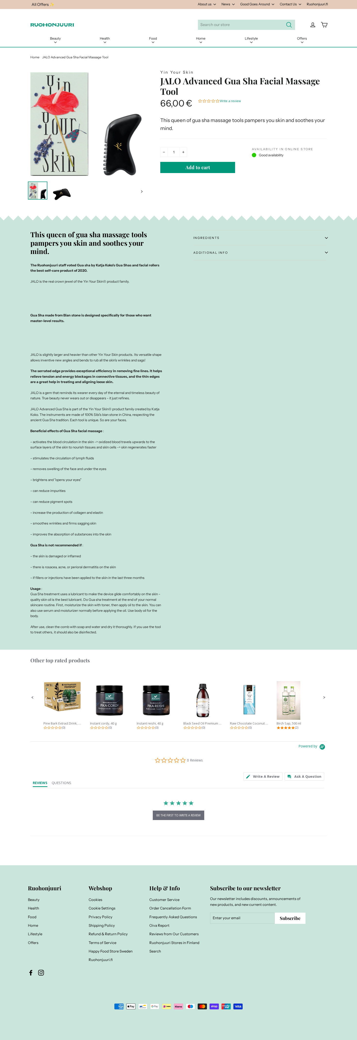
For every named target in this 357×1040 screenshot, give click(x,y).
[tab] (262, 776)
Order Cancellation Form (170, 908)
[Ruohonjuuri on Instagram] (41, 972)
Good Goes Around (255, 4)
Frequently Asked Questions (173, 917)
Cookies (95, 900)
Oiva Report (159, 925)
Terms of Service (102, 943)
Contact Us (289, 4)
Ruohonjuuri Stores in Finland (174, 943)
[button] (32, 697)
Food (153, 38)
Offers (302, 38)
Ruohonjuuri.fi (317, 4)
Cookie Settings (102, 908)
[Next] (141, 191)
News (226, 4)
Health (105, 38)
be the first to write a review (178, 815)
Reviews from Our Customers (174, 934)
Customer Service (164, 900)
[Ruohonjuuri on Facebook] (31, 972)
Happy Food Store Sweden (111, 951)
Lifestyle (251, 38)
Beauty (55, 38)
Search (155, 951)
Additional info (210, 252)
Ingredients (206, 238)
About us (205, 4)
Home (200, 38)
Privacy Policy (100, 917)
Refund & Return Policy (108, 934)
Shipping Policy (102, 925)
